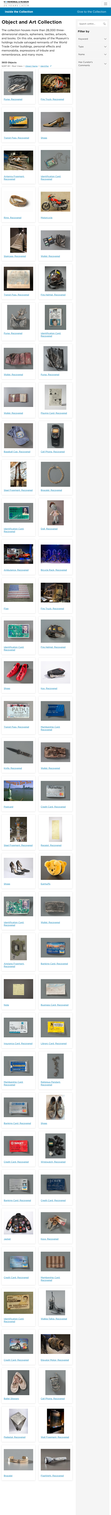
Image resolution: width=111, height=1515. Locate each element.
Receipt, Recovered (51, 845)
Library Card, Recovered (54, 1043)
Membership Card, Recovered (50, 728)
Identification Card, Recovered (51, 177)
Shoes (44, 138)
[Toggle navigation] (105, 4)
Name (81, 54)
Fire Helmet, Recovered (53, 294)
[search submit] (104, 23)
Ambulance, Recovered (16, 570)
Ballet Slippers (11, 1398)
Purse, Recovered (13, 99)
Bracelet (8, 1475)
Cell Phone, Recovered (53, 451)
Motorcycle (46, 217)
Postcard (8, 806)
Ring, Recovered (12, 217)
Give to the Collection (91, 11)
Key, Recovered (49, 688)
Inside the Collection (19, 11)
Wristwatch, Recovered (53, 1162)
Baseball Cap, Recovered (17, 451)
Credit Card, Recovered (53, 806)
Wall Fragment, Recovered (55, 1437)
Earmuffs (45, 884)
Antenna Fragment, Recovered (14, 177)
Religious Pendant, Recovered (51, 1083)
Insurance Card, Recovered (18, 1043)
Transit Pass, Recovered (16, 138)
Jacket (7, 1239)
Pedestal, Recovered (14, 1437)
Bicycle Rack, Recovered (54, 570)
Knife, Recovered (13, 768)
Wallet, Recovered (50, 256)
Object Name (31, 66)
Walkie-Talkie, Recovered (54, 1318)
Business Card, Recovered (54, 1005)
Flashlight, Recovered (52, 1475)
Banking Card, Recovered (54, 963)
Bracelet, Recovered (51, 490)
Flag (6, 608)
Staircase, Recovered (15, 256)
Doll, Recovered (49, 528)
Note (6, 1005)
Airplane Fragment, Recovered (14, 965)
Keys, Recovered (49, 1239)
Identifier (44, 66)
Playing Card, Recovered (54, 413)
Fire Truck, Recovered (52, 99)
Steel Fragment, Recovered (18, 490)
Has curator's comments (85, 64)
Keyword (83, 39)
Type (81, 46)
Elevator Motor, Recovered (55, 1360)
